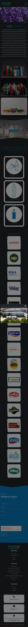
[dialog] (14, 313)
